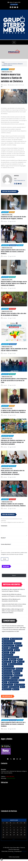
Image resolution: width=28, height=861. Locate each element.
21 (17, 832)
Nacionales (6, 677)
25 (6, 834)
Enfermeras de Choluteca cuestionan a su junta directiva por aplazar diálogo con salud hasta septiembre (13, 442)
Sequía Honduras (14, 682)
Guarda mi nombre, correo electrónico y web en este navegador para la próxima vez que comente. (14, 553)
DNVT (20, 659)
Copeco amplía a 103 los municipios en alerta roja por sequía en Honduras (14, 350)
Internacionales (18, 670)
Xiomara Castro (7, 689)
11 (6, 830)
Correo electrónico (6, 544)
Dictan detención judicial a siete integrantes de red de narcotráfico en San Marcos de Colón (14, 381)
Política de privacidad (14, 857)
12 (10, 830)
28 (17, 834)
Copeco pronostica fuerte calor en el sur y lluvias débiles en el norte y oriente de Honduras (13, 252)
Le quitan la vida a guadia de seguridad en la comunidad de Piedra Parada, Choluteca (13, 411)
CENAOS (6, 647)
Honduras (20, 668)
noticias (5, 85)
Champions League (8, 650)
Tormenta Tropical (20, 684)
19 (10, 832)
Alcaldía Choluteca (8, 643)
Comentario (4, 525)
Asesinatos (18, 643)
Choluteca (6, 652)
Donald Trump (7, 661)
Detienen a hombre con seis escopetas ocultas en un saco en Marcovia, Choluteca (13, 505)
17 (3, 832)
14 (17, 830)
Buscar (6, 566)
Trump (5, 687)
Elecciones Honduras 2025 (15, 664)
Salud (5, 682)
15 (21, 830)
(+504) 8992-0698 (11, 778)
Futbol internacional (8, 666)
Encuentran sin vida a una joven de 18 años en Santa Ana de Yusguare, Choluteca (13, 218)
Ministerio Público (8, 675)
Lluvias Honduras (8, 673)
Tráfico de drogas (14, 687)
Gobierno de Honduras (9, 668)
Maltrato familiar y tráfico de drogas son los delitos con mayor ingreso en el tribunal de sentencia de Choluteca (14, 284)
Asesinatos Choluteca (8, 645)
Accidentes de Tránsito (9, 641)
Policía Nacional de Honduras (10, 680)
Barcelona (19, 645)
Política (22, 680)
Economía (21, 661)
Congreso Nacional (8, 654)
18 (6, 832)
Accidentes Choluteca (16, 638)
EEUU (5, 664)
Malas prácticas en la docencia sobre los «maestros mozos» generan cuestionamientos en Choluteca (13, 473)
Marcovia (17, 673)
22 (21, 832)
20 (14, 832)
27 (14, 834)
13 (14, 830)
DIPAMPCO (13, 659)
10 (3, 830)
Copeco (5, 659)
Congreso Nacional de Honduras (11, 657)
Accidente (6, 638)
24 (3, 834)
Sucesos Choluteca (8, 684)
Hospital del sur (7, 670)
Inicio (3, 62)
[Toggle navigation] (14, 42)
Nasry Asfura (15, 677)
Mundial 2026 (19, 675)
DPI (14, 661)
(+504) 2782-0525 (10, 776)
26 (10, 834)
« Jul (13, 839)
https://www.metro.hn (19, 180)
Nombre (3, 538)
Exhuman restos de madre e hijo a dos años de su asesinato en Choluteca (13, 314)
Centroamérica (14, 647)
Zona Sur (16, 689)
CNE (13, 652)
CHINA (17, 650)
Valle (23, 687)
